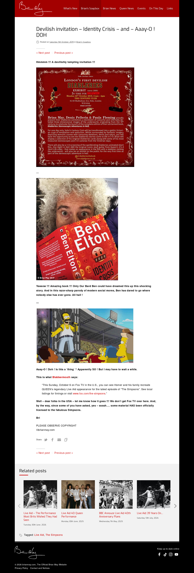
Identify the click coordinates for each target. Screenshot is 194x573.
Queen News (127, 8)
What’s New (70, 8)
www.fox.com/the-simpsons (89, 393)
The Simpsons (54, 534)
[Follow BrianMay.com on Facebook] (159, 554)
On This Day (156, 8)
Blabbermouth (61, 377)
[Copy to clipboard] (66, 440)
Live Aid (39, 534)
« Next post (43, 53)
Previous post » (63, 53)
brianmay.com (29, 564)
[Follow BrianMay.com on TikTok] (165, 554)
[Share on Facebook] (52, 440)
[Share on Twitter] (45, 440)
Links (170, 8)
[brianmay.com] (35, 8)
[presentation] (19, 505)
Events (141, 8)
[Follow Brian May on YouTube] (176, 554)
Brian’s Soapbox (90, 8)
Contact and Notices (40, 568)
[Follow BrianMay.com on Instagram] (171, 554)
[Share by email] (59, 440)
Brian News (109, 8)
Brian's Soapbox (83, 42)
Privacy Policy (21, 568)
